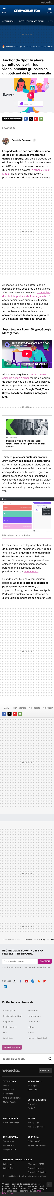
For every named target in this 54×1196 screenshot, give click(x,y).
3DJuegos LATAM (36, 1164)
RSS (38, 980)
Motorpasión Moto (36, 1127)
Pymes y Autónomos (37, 1145)
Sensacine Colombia (37, 1172)
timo (5, 1032)
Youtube (26, 980)
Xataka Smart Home (12, 1098)
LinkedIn (5, 986)
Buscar (50, 1058)
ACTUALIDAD (8, 21)
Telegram (32, 980)
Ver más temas (12, 1047)
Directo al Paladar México (14, 1176)
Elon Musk (48, 46)
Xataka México (9, 1164)
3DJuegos (32, 1085)
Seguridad (8, 1021)
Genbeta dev (34, 1021)
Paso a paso (9, 1010)
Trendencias (8, 1141)
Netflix (31, 1032)
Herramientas (19, 708)
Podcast (49, 708)
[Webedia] (47, 2)
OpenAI (22, 46)
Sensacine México (36, 1168)
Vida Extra (32, 1090)
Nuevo (49, 12)
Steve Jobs (35, 46)
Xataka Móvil (8, 1090)
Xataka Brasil (8, 1168)
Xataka (6, 1085)
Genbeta (27, 10)
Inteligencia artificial (12, 1016)
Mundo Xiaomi (9, 1102)
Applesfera (8, 1094)
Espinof (31, 1108)
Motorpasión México (37, 1176)
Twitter (31, 119)
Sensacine (32, 1104)
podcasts (35, 708)
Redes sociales (10, 1027)
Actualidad (33, 1010)
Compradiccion (9, 1149)
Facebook (26, 119)
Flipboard (36, 119)
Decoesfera (8, 1145)
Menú (4, 12)
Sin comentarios (13, 118)
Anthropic (10, 46)
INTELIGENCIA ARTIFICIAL (31, 21)
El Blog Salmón (34, 1141)
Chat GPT (28, 939)
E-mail (41, 119)
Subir (43, 1070)
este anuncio (31, 571)
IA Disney (41, 939)
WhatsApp (8, 1038)
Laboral (31, 1027)
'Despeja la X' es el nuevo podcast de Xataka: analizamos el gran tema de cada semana (26, 444)
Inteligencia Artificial (37, 1038)
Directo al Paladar (11, 1123)
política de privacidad (41, 967)
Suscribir (45, 961)
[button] (23, 140)
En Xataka (13, 438)
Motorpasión (33, 1123)
